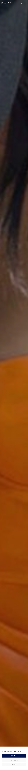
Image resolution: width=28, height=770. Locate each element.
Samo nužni (14, 760)
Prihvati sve (14, 756)
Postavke (14, 764)
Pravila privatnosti (16, 768)
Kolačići (9, 768)
